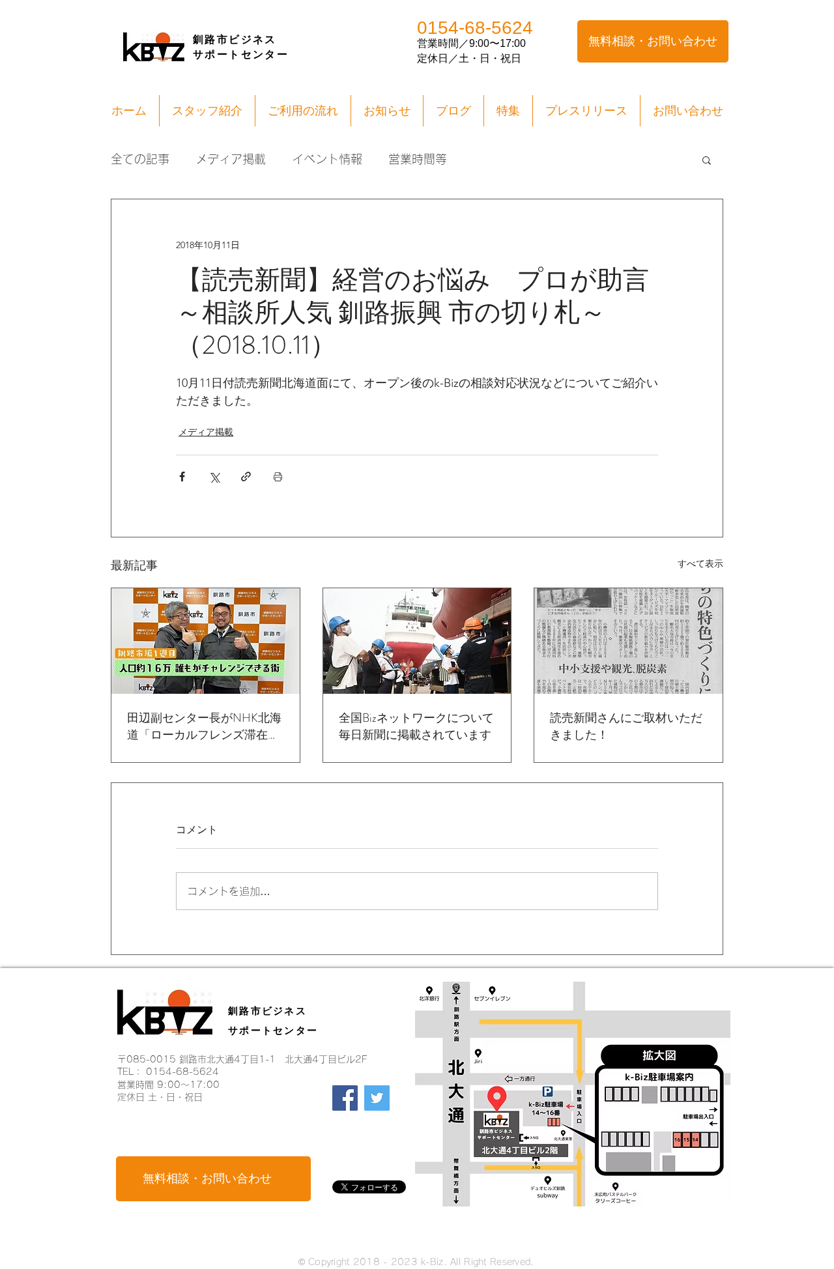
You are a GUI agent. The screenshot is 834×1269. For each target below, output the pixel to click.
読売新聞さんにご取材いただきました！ (626, 726)
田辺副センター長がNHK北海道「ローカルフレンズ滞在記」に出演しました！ (204, 726)
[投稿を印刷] (278, 476)
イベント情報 (327, 159)
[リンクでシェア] (246, 476)
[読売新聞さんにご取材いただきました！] (628, 641)
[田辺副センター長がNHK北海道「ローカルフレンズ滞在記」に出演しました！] (205, 641)
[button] (706, 159)
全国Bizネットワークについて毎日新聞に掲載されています (416, 726)
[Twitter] (377, 1098)
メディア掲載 (230, 159)
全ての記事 (140, 159)
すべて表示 (700, 563)
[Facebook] (345, 1098)
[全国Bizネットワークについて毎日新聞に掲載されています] (417, 641)
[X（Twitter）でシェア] (214, 476)
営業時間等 (417, 159)
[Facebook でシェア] (182, 476)
